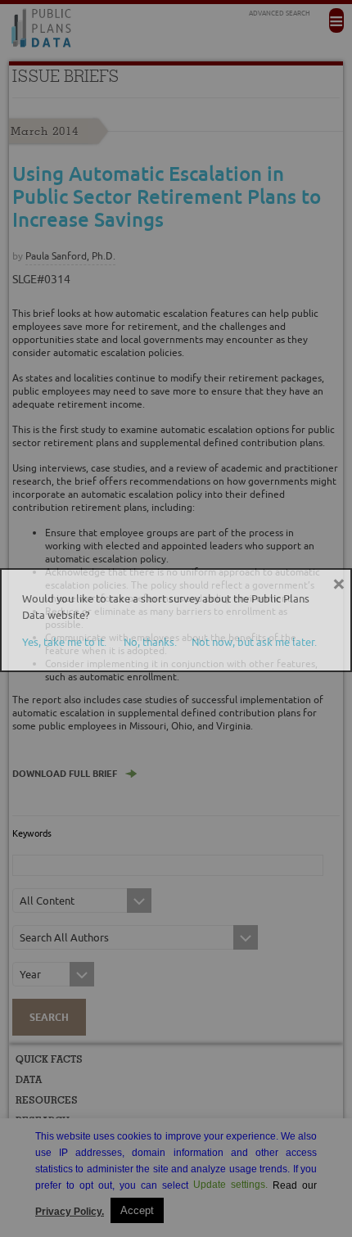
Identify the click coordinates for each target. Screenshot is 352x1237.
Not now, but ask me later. (254, 641)
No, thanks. (150, 641)
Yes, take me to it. (64, 641)
